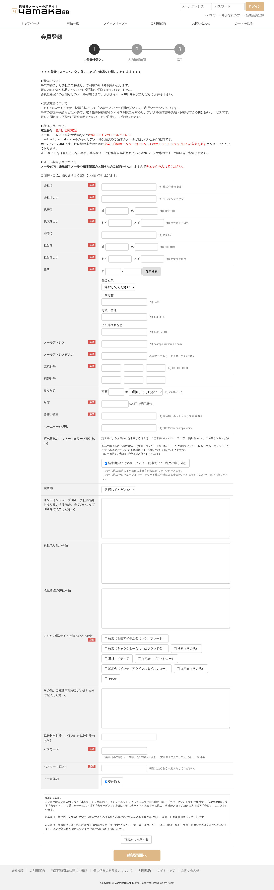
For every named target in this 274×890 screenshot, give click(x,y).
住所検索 (152, 271)
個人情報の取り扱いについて (113, 870)
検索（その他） (188, 648)
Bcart (170, 882)
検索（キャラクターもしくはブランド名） (136, 648)
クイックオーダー (116, 23)
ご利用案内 (158, 23)
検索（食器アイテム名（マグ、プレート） (136, 638)
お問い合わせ (201, 23)
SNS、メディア (118, 658)
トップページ (30, 23)
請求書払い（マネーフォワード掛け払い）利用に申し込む (146, 463)
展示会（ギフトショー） (158, 658)
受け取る (113, 781)
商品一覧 (73, 23)
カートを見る (244, 23)
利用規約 (145, 870)
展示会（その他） (192, 668)
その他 (112, 678)
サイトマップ (166, 870)
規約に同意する (137, 839)
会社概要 (18, 870)
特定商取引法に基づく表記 (69, 870)
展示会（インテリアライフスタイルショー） (137, 668)
